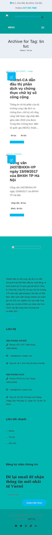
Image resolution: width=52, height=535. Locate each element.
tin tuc (29, 50)
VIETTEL (32, 519)
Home (22, 50)
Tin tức (12, 437)
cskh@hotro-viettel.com (21, 356)
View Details (12, 318)
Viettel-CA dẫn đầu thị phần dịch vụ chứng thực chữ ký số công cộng (23, 88)
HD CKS (12, 443)
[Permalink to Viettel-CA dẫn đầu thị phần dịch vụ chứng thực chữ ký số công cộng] (19, 70)
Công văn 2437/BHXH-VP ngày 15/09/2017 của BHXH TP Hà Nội (24, 171)
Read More (16, 142)
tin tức (24, 135)
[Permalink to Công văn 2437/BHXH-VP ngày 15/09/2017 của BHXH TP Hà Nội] (14, 153)
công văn (15, 203)
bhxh (13, 208)
